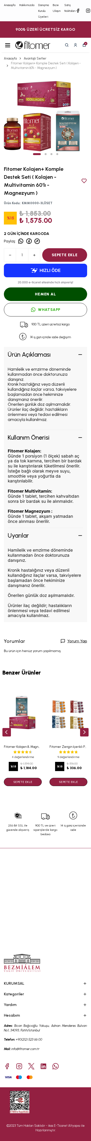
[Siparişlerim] (75, 45)
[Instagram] (19, 1066)
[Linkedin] (43, 1066)
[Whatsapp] (55, 1066)
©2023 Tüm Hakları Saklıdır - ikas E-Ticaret (37, 1125)
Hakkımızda (26, 5)
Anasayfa (9, 5)
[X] (31, 1066)
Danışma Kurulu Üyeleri (43, 10)
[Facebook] (7, 1066)
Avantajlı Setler (35, 58)
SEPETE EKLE (65, 255)
